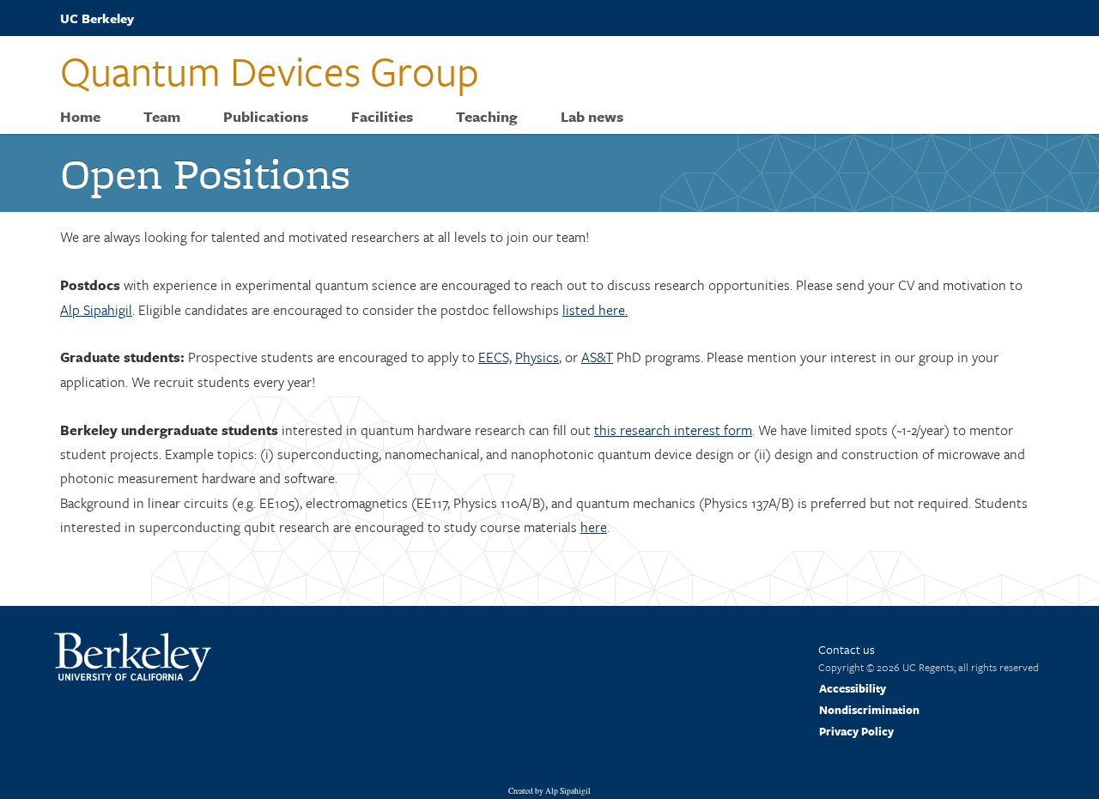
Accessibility (852, 688)
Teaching (487, 117)
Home (80, 117)
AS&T (597, 357)
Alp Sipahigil (96, 310)
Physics (537, 357)
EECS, (495, 357)
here (593, 527)
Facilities (382, 117)
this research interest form (673, 430)
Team (161, 117)
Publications (265, 117)
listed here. (595, 310)
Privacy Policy (856, 731)
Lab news (592, 117)
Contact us (846, 649)
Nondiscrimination (869, 709)
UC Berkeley (97, 18)
